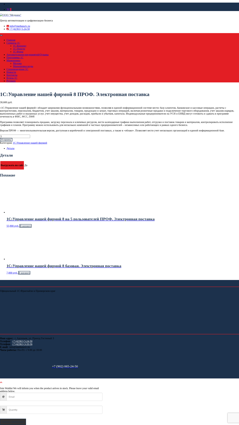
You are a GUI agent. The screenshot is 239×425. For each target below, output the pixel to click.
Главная (11, 40)
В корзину (6, 140)
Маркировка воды (23, 66)
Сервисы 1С (13, 43)
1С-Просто (19, 48)
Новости (11, 72)
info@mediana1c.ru (19, 26)
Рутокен (11, 80)
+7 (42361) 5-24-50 (19, 29)
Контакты (12, 75)
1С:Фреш (18, 51)
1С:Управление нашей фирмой (30, 142)
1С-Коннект (19, 45)
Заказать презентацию (13, 422)
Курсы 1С (12, 78)
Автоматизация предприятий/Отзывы (28, 54)
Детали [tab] (10, 148)
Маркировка (13, 60)
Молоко (17, 63)
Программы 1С (15, 57)
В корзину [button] (25, 226)
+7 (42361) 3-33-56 (22, 344)
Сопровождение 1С (17, 69)
